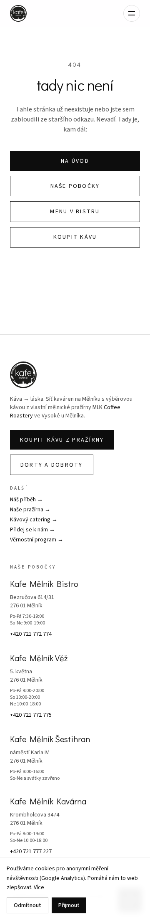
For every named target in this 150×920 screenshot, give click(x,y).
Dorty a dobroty (51, 465)
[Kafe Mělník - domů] (18, 13)
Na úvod (75, 161)
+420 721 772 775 (31, 715)
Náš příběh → (26, 499)
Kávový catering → (34, 520)
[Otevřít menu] (131, 13)
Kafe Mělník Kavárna (48, 801)
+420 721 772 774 (31, 634)
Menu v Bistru (75, 211)
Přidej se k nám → (32, 530)
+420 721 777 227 (31, 851)
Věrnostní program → (36, 540)
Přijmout (69, 905)
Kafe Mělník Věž (39, 657)
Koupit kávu (75, 237)
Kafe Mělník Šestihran (50, 738)
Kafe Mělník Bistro (44, 583)
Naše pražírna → (30, 509)
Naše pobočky (75, 186)
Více (39, 887)
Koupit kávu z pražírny (62, 440)
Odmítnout (27, 905)
